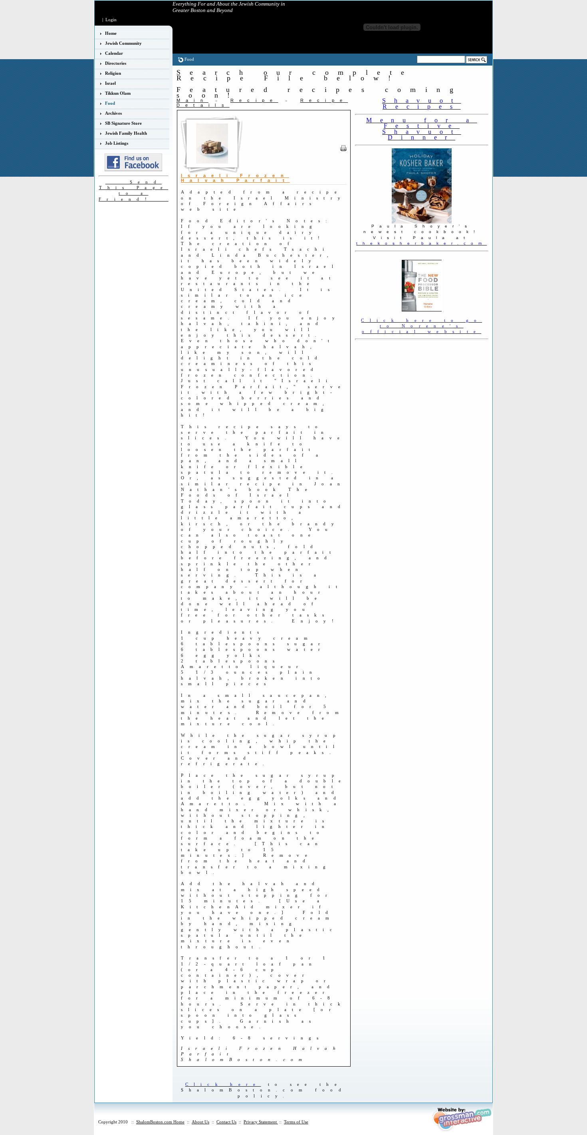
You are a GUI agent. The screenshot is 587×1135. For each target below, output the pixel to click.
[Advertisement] (401, 354)
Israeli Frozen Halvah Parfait (235, 178)
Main (192, 100)
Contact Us (226, 1121)
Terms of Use (296, 1121)
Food (189, 59)
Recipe (254, 100)
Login (111, 19)
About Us (200, 1121)
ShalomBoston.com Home (160, 1121)
